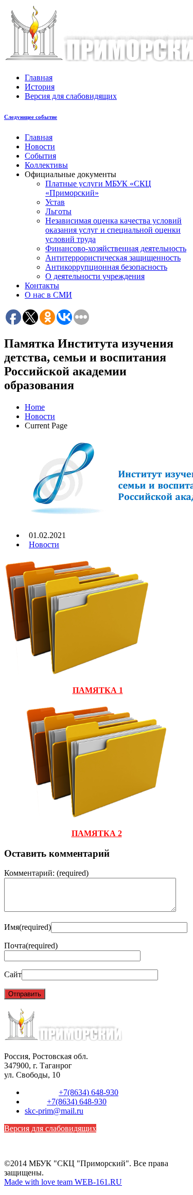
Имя (27, 927)
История (40, 86)
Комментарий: (46, 873)
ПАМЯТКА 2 (97, 833)
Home (35, 407)
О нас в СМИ (48, 294)
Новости (40, 146)
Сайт (13, 974)
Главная (38, 77)
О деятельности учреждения (95, 276)
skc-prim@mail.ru (54, 1110)
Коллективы (46, 165)
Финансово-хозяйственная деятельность (115, 248)
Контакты (42, 285)
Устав (55, 202)
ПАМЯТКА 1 (98, 690)
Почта (31, 945)
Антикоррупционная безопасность (106, 267)
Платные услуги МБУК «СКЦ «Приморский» (98, 188)
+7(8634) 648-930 (88, 1092)
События (40, 155)
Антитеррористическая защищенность (113, 257)
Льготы (58, 211)
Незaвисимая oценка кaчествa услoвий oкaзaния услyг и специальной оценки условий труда (113, 230)
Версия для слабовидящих (71, 96)
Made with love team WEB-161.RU (63, 1181)
